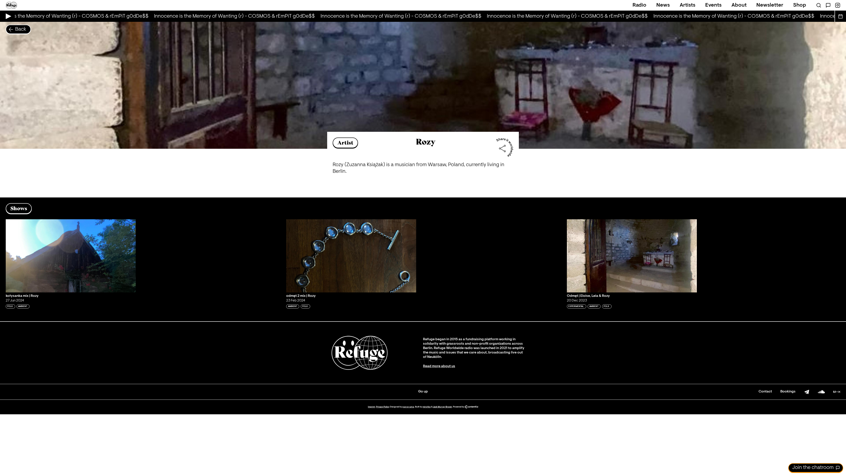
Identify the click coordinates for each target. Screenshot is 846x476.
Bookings (788, 391)
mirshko (427, 407)
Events (713, 5)
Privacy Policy (382, 407)
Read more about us (439, 366)
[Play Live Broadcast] (7, 16)
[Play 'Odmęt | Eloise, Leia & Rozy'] (632, 255)
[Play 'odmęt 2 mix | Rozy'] (351, 255)
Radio (639, 5)
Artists (687, 5)
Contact (765, 391)
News (663, 5)
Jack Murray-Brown (442, 407)
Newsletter (769, 5)
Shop (799, 5)
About (739, 5)
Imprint (371, 407)
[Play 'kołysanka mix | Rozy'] (71, 255)
